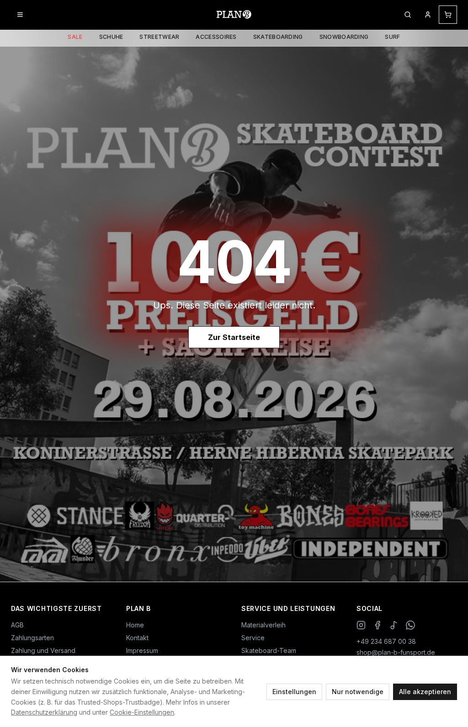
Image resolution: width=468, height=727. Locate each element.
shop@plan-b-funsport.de (395, 652)
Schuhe (111, 36)
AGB (17, 625)
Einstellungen (294, 691)
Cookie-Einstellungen (142, 712)
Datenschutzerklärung (44, 712)
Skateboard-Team (268, 650)
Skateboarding (278, 36)
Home (135, 625)
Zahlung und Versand (43, 650)
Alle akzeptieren (425, 691)
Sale (75, 36)
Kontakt (137, 638)
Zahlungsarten (32, 638)
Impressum (142, 650)
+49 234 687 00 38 (386, 641)
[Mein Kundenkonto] (428, 14)
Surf (392, 36)
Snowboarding (344, 36)
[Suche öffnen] (408, 14)
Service (253, 638)
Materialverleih (263, 625)
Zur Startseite (234, 337)
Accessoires (216, 36)
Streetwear (159, 36)
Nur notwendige (357, 691)
